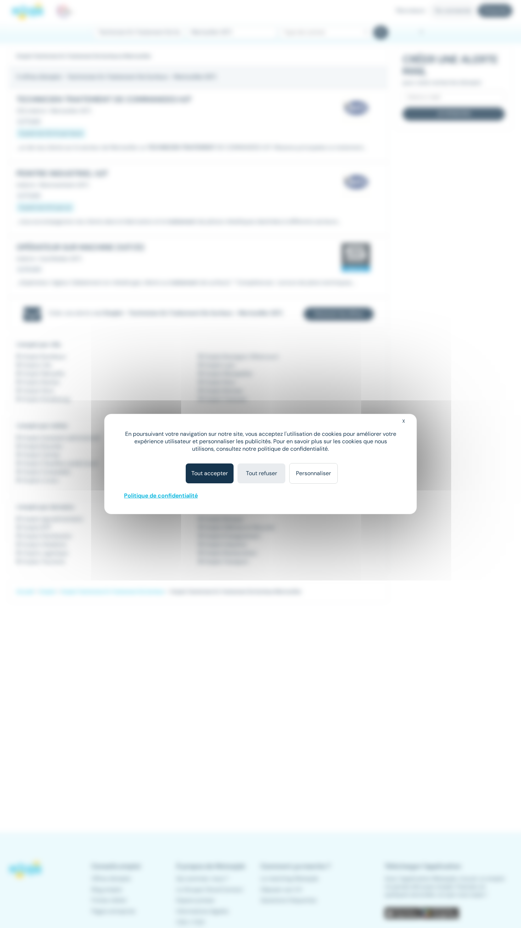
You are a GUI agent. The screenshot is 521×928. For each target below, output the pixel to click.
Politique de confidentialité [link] (161, 495)
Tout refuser (261, 473)
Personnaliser (313, 473)
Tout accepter (209, 473)
